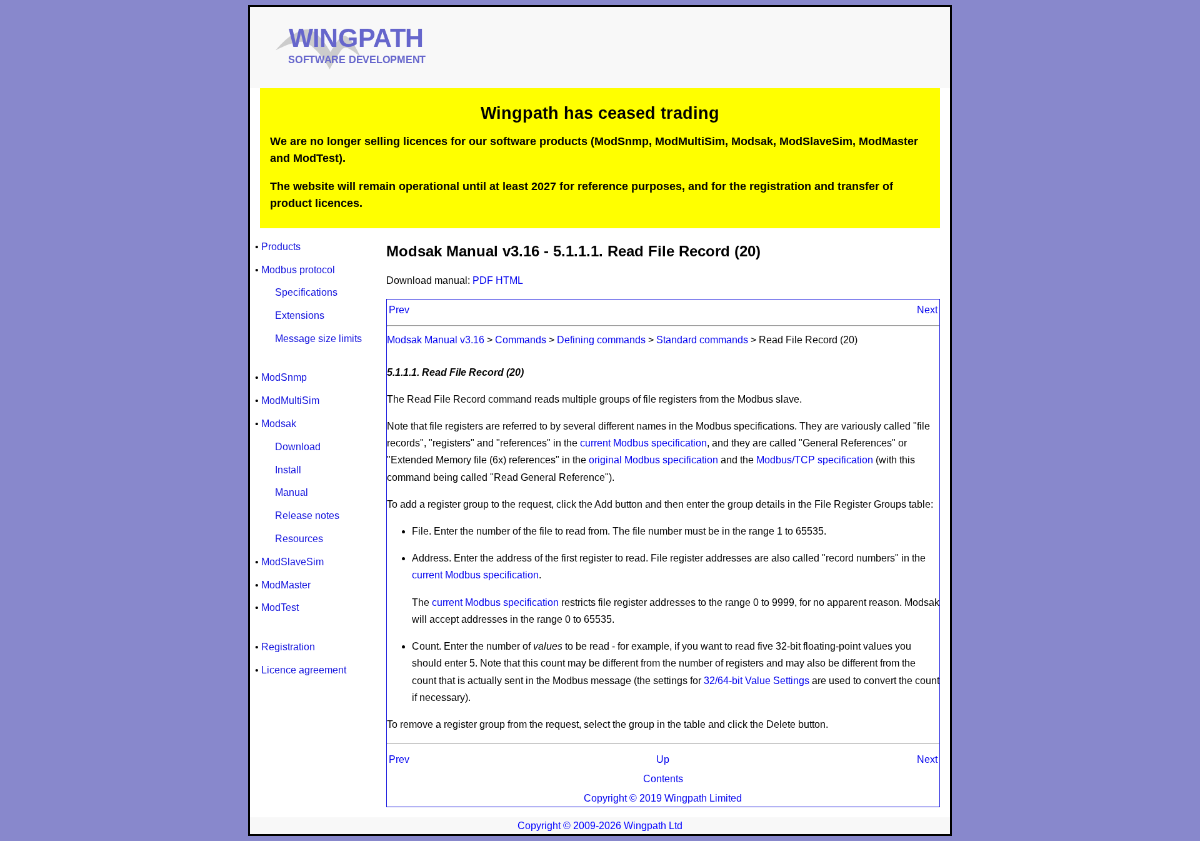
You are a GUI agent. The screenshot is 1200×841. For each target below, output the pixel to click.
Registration (288, 647)
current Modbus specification (643, 443)
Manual (291, 492)
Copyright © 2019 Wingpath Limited (663, 798)
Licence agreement (303, 670)
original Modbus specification (653, 460)
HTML (509, 280)
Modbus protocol (298, 269)
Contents (663, 778)
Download (298, 446)
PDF (484, 280)
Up (662, 759)
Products (281, 246)
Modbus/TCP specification (814, 460)
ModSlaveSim (292, 561)
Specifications (306, 292)
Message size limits (318, 338)
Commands (520, 340)
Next (927, 310)
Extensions (299, 315)
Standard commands (702, 340)
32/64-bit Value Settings (756, 680)
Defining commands (601, 340)
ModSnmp (284, 377)
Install (288, 470)
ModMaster (286, 585)
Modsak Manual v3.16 (435, 340)
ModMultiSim (290, 400)
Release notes (307, 515)
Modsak (278, 423)
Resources (299, 538)
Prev (399, 310)
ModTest (280, 607)
